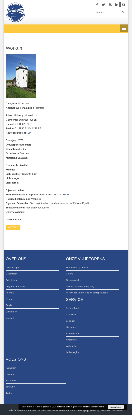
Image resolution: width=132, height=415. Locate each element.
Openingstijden (73, 280)
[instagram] (123, 4)
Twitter (9, 393)
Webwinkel (71, 346)
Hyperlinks (71, 339)
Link (30, 132)
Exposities (71, 314)
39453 (66, 194)
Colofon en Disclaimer (111, 410)
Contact (10, 318)
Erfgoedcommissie (15, 286)
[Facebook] (97, 4)
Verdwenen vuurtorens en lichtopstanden (87, 292)
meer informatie (97, 407)
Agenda (10, 292)
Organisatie (12, 273)
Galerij (69, 273)
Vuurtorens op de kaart (77, 267)
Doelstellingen (13, 267)
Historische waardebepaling (80, 286)
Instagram (11, 368)
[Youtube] (110, 4)
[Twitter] (103, 4)
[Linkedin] (117, 4)
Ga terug (13, 227)
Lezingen (70, 321)
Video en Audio (73, 333)
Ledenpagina (72, 352)
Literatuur (71, 327)
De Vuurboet (72, 308)
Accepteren (115, 407)
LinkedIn (10, 374)
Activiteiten (11, 280)
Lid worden (11, 311)
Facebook (11, 380)
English (9, 305)
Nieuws (9, 299)
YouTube (10, 386)
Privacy (94, 410)
